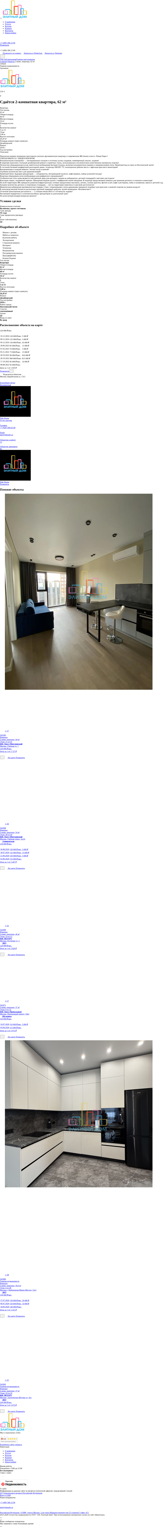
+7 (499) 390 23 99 (7, 1503)
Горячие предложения (25, 59)
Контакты (9, 31)
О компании (10, 22)
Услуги (8, 24)
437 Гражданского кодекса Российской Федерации (21, 1493)
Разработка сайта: (11, 1445)
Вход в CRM (5, 1495)
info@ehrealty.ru (6, 1507)
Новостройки (10, 33)
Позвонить (4, 371)
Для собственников (8, 59)
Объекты (11, 62)
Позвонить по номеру (12, 53)
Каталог (8, 26)
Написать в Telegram (53, 53)
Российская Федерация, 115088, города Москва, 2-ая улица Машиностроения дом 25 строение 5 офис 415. (44, 1513)
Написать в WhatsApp (33, 53)
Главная (3, 62)
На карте (11, 758)
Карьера (8, 28)
